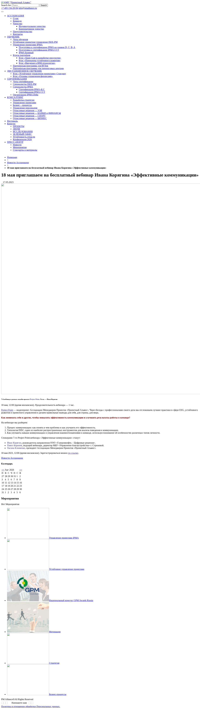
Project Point (7, 410)
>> (20, 470)
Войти (40, 8)
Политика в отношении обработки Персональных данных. (30, 706)
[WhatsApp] (30, 703)
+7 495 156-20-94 (9, 8)
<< (3, 470)
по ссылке (73, 453)
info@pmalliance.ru (28, 8)
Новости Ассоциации (18, 162)
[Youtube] (77, 82)
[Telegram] (76, 82)
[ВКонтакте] (75, 82)
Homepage (12, 157)
